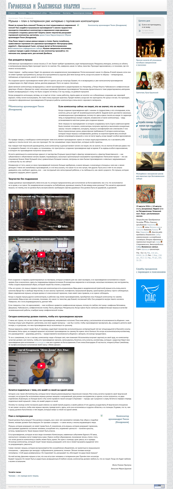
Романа (155, 229)
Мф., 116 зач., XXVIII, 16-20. (147, 254)
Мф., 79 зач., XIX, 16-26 (149, 258)
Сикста (139, 227)
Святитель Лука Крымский (147, 92)
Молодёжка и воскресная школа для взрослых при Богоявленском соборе (150, 176)
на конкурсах (40, 342)
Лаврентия (151, 224)
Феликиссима (155, 227)
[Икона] (145, 202)
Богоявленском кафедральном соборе (26, 48)
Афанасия (145, 249)
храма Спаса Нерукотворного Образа (55, 35)
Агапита (139, 229)
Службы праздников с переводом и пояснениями (151, 270)
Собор (158, 234)
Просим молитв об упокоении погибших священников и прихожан (148, 62)
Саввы (158, 242)
